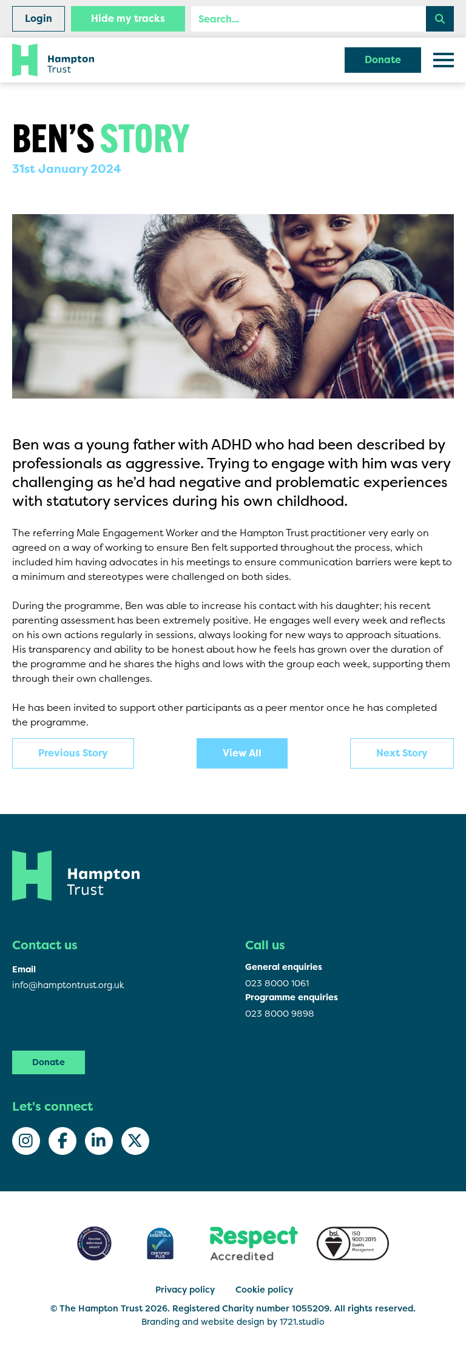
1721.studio (302, 1321)
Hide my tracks (128, 18)
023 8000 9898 (279, 1013)
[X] (135, 1141)
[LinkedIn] (99, 1141)
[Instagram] (26, 1141)
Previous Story (73, 753)
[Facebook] (62, 1141)
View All (242, 753)
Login (38, 18)
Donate (383, 59)
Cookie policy (264, 1289)
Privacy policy (185, 1289)
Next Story (402, 753)
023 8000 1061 (277, 983)
